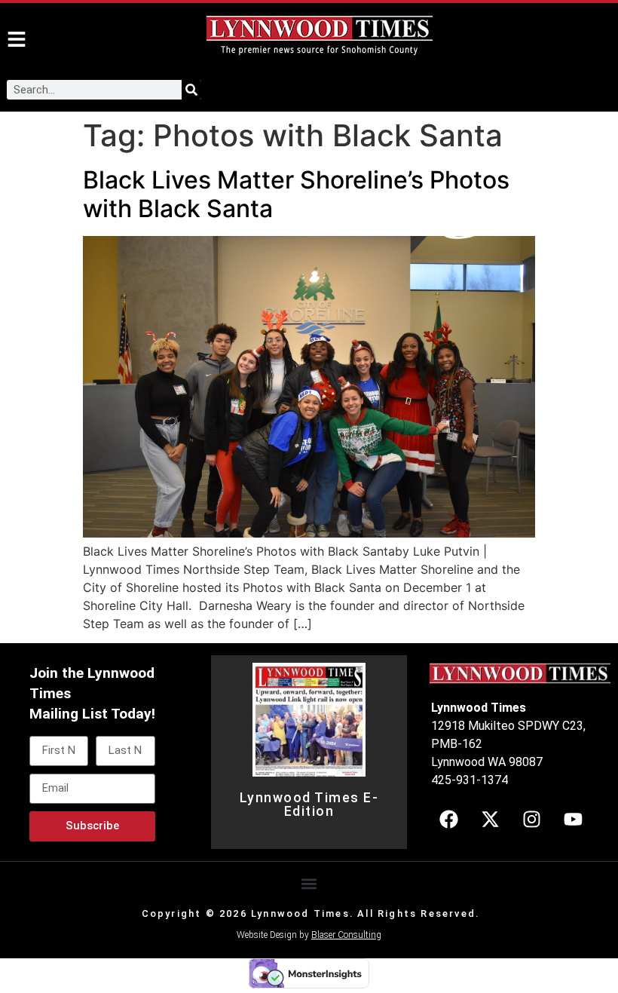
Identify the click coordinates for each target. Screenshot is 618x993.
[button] (309, 883)
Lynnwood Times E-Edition (309, 804)
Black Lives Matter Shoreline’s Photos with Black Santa (296, 194)
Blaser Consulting (346, 935)
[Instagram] (531, 819)
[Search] (191, 90)
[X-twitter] (490, 819)
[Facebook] (448, 819)
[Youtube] (573, 819)
